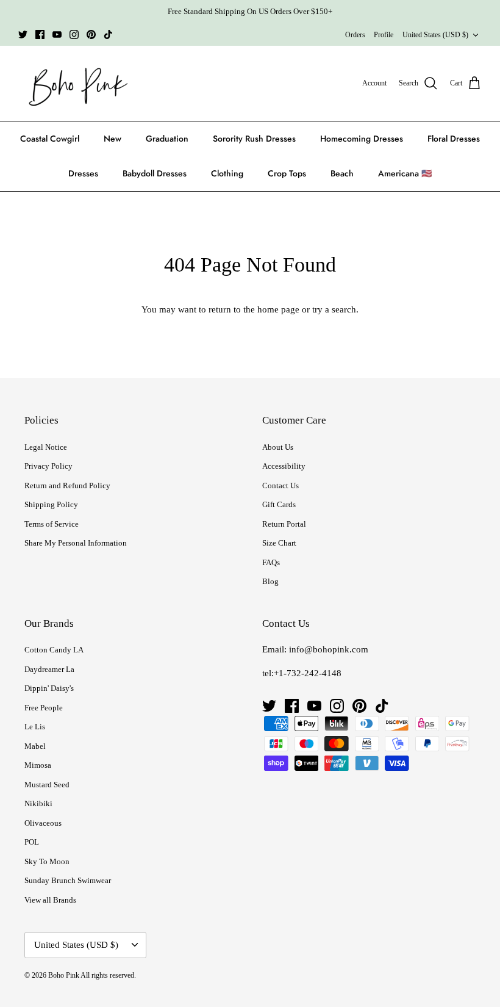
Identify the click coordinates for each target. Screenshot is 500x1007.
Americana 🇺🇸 (405, 173)
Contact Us (280, 485)
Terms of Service (51, 524)
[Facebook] (40, 34)
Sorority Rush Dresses (254, 138)
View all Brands (50, 899)
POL (31, 841)
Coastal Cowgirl (49, 138)
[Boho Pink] (74, 83)
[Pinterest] (91, 34)
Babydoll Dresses (155, 173)
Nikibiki (38, 803)
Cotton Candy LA (54, 649)
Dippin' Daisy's (49, 688)
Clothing (227, 173)
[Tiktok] (108, 34)
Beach (342, 173)
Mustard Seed (47, 784)
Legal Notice (45, 447)
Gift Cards (279, 504)
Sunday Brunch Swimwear (67, 880)
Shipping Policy (51, 504)
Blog (270, 581)
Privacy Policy (48, 466)
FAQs (271, 562)
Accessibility (283, 466)
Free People (43, 707)
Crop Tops (287, 173)
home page (278, 309)
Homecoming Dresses (361, 138)
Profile (383, 35)
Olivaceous (43, 823)
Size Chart (279, 542)
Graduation (167, 138)
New (112, 138)
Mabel (35, 746)
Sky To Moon (47, 861)
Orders (355, 35)
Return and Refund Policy (67, 485)
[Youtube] (57, 34)
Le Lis (34, 726)
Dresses (83, 173)
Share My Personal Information (75, 542)
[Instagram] (74, 34)
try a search (334, 309)
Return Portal (284, 524)
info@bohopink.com (328, 649)
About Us (277, 447)
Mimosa (37, 765)
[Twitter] (22, 34)
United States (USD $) (435, 35)
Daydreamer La (49, 669)
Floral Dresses (453, 138)
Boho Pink (63, 975)
